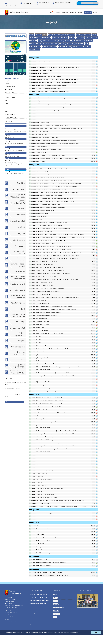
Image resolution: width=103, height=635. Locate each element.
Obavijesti (72, 12)
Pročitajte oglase (9, 401)
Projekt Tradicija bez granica (64, 46)
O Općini (57, 12)
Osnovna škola (8, 95)
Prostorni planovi (80, 37)
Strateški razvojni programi (91, 37)
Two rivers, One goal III (34, 49)
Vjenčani (7, 100)
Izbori (39, 40)
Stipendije (60, 40)
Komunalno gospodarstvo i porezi (60, 37)
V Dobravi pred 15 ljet (10, 117)
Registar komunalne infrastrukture (36, 43)
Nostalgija (7, 83)
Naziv (79, 3)
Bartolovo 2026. (32, 619)
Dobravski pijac (9, 108)
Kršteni (6, 103)
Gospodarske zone (46, 37)
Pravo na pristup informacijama (49, 40)
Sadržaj (95, 3)
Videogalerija (8, 89)
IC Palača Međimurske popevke (49, 46)
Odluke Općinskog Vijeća (51, 43)
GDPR (86, 43)
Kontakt (95, 12)
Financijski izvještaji (86, 34)
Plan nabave (61, 43)
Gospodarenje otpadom (34, 37)
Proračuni (94, 34)
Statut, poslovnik (65, 34)
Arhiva (6, 111)
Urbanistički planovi (79, 43)
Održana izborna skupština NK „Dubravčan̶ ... (38, 607)
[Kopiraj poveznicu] (30, 61)
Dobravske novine (88, 40)
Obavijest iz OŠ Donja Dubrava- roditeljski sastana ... (39, 613)
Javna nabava (38, 34)
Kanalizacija (72, 37)
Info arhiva (31, 34)
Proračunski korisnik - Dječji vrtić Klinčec (82, 46)
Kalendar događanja (58, 607)
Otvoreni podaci (69, 43)
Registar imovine (33, 40)
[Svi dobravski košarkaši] (87, 601)
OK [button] (96, 632)
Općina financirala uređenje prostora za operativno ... (39, 600)
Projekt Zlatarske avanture (35, 46)
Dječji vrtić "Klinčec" (10, 97)
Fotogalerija (8, 81)
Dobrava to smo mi (10, 114)
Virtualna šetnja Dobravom (12, 78)
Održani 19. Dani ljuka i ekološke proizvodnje (38, 594)
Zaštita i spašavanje (78, 40)
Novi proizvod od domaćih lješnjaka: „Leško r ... (38, 597)
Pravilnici (78, 34)
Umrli (6, 106)
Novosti (50, 12)
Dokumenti (87, 12)
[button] (70, 632)
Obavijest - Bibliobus (33, 610)
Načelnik (73, 34)
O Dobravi (64, 12)
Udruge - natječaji (68, 40)
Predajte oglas (19, 401)
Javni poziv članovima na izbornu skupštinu (38, 616)
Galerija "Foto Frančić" (10, 86)
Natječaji (45, 34)
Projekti (80, 12)
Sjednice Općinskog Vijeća (54, 34)
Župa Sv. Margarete (10, 92)
